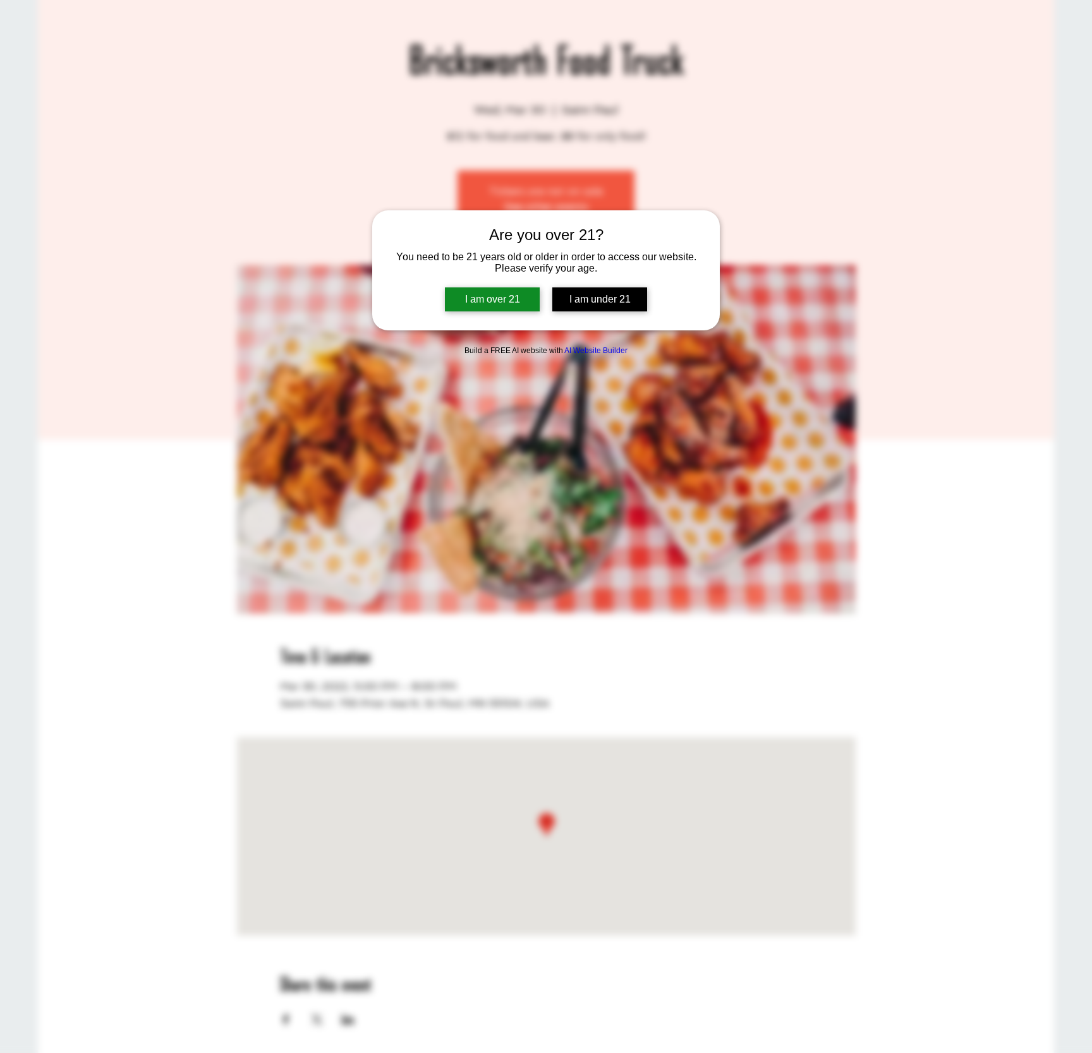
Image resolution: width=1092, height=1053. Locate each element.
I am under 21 (600, 299)
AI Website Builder (596, 350)
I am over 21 (492, 299)
